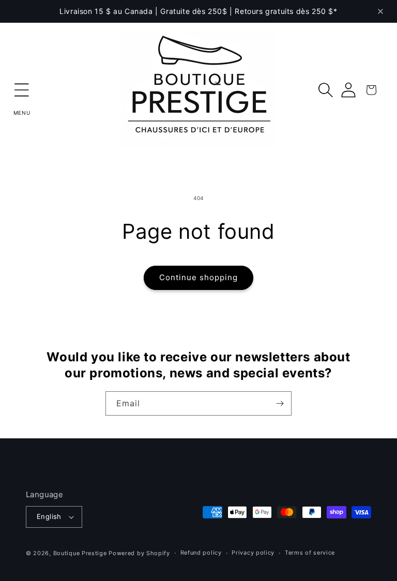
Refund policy (201, 552)
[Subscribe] (279, 403)
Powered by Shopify (139, 553)
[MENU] (21, 90)
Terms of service (310, 552)
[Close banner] (380, 11)
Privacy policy (253, 552)
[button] (21, 90)
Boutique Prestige (80, 553)
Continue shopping (198, 277)
